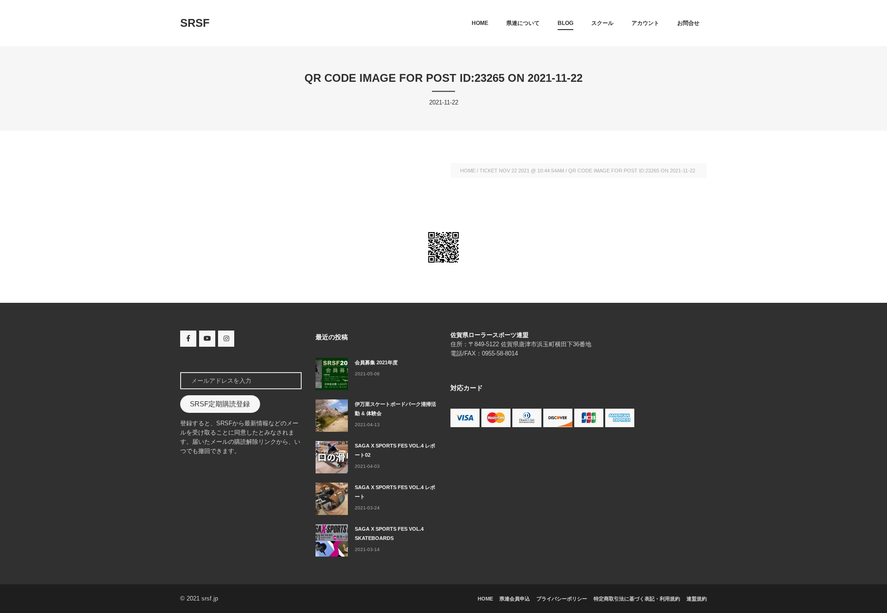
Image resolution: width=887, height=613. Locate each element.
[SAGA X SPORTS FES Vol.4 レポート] (332, 499)
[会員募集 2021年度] (332, 374)
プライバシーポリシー (561, 598)
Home (480, 23)
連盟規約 (697, 598)
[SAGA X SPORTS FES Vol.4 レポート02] (332, 457)
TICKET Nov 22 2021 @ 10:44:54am (522, 170)
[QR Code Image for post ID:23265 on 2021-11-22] (443, 247)
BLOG (565, 23)
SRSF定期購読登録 (220, 404)
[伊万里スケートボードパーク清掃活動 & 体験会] (332, 415)
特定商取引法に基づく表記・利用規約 (637, 598)
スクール (602, 23)
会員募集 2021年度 (376, 362)
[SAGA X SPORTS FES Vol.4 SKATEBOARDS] (332, 540)
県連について (523, 23)
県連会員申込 (514, 598)
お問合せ (688, 23)
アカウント (645, 23)
